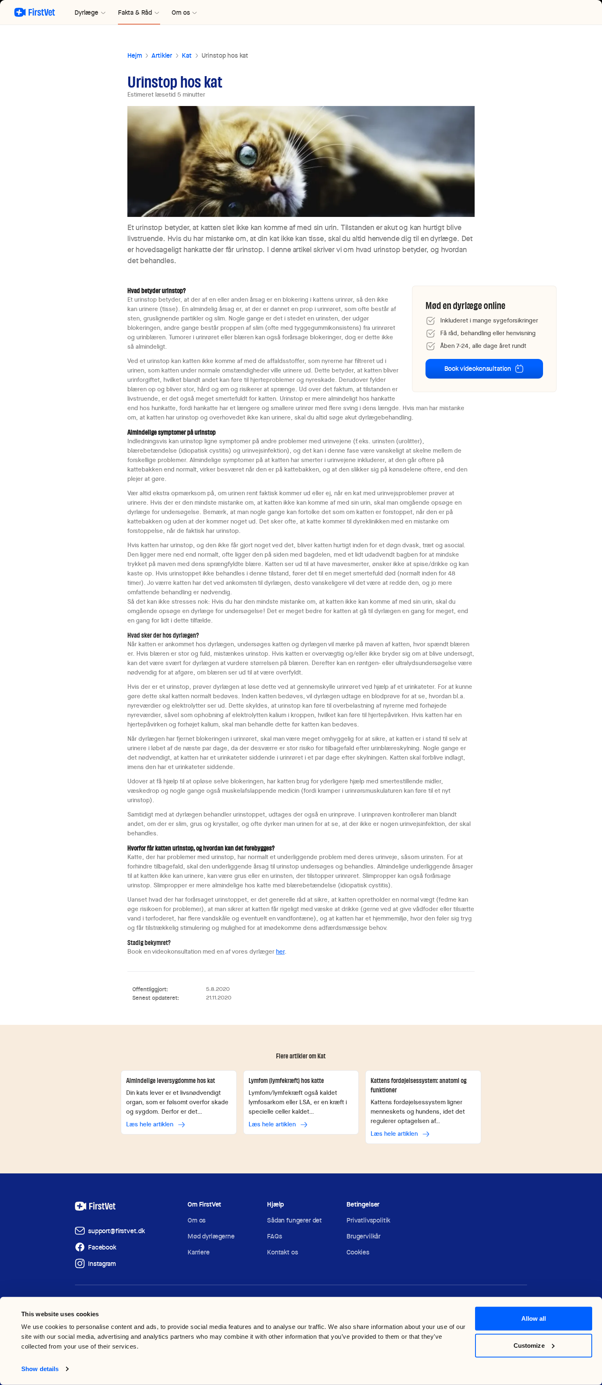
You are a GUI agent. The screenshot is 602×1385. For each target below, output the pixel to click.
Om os (197, 1220)
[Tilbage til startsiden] (34, 12)
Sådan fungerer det (294, 1220)
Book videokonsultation (477, 368)
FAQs (274, 1236)
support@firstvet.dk (116, 1231)
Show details (40, 1368)
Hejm (134, 55)
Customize (529, 1345)
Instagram (102, 1263)
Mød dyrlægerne (211, 1236)
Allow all (533, 1318)
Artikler (162, 55)
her (280, 951)
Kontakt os (282, 1252)
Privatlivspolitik (368, 1220)
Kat (187, 55)
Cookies (357, 1252)
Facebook (102, 1247)
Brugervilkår (363, 1236)
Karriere (199, 1252)
